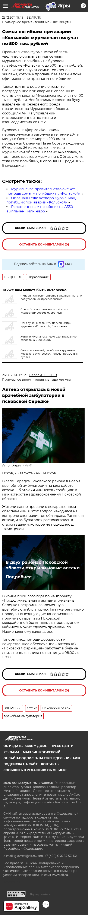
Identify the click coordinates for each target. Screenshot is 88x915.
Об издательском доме (25, 746)
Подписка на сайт (20, 764)
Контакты (50, 764)
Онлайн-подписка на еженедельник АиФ (41, 758)
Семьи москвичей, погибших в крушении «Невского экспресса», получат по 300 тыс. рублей (49, 354)
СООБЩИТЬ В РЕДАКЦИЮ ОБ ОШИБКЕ (35, 770)
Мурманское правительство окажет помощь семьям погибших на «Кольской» (43, 191)
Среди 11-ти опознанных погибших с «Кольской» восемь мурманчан (45, 311)
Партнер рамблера (40, 894)
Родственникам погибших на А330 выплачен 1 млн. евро (39, 209)
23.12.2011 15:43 (12, 17)
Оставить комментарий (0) (44, 244)
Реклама (11, 752)
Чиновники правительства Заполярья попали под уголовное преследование (51, 297)
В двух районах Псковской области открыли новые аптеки (43, 565)
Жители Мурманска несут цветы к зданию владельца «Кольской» (48, 338)
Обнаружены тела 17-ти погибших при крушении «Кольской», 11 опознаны (46, 324)
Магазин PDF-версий (41, 752)
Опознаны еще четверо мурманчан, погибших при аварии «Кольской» (41, 200)
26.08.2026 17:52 (14, 375)
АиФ (28, 465)
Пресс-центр (61, 746)
